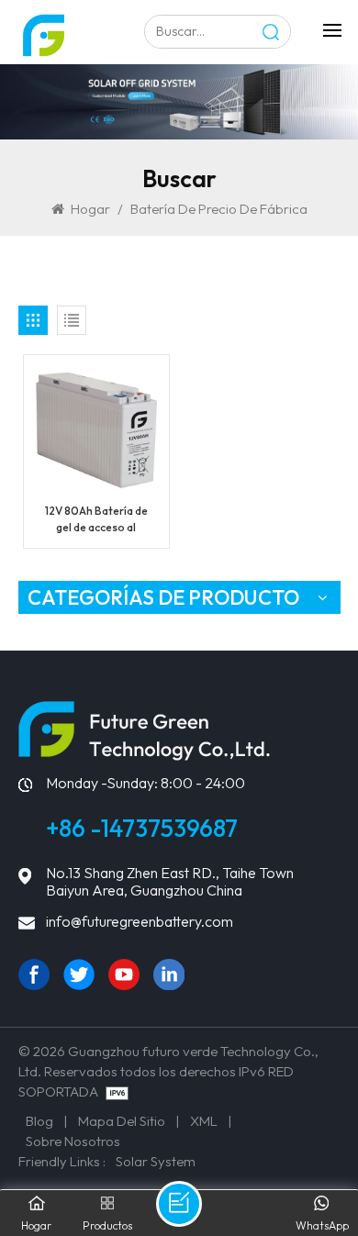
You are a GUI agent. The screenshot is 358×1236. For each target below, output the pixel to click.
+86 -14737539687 (142, 828)
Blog (39, 1121)
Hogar (90, 208)
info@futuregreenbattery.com (139, 921)
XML (204, 1121)
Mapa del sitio (121, 1121)
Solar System (156, 1161)
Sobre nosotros (73, 1141)
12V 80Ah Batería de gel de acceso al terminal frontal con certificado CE (96, 520)
